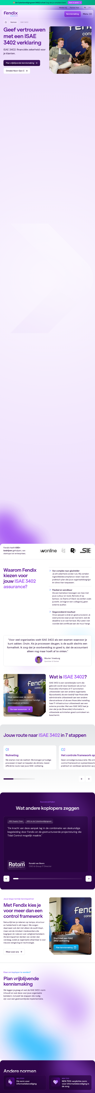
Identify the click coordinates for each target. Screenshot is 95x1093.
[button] (75, 2)
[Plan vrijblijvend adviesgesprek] (66, 947)
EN (90, 7)
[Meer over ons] (14, 952)
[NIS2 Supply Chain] (16, 821)
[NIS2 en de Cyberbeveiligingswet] (39, 821)
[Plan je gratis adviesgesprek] (22, 63)
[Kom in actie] (75, 2)
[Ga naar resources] (20, 709)
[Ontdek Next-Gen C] (17, 71)
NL (85, 7)
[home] (10, 14)
